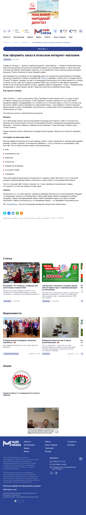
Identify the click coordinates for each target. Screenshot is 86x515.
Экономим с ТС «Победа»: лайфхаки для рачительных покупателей (20, 287)
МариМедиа (12, 204)
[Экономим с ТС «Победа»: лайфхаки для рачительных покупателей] (21, 272)
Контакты (54, 458)
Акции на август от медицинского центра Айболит (21, 394)
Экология (46, 354)
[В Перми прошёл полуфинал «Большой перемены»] (21, 327)
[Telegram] (13, 213)
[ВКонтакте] (8, 213)
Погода (48, 451)
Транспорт (49, 448)
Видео (38, 37)
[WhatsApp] (17, 213)
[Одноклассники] (21, 213)
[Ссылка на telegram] (8, 31)
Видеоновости (12, 313)
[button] (5, 272)
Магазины (7, 59)
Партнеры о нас (10, 489)
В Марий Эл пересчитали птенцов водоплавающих (56, 341)
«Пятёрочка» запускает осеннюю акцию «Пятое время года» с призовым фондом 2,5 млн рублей (59, 288)
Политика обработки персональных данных (22, 486)
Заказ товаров (51, 445)
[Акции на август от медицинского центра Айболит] (21, 380)
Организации (29, 445)
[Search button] (55, 31)
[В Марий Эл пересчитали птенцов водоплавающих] (60, 327)
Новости (6, 37)
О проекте (72, 442)
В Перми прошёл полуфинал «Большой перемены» (19, 341)
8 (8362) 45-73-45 (58, 461)
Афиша (26, 448)
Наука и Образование (11, 354)
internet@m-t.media (59, 464)
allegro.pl (45, 78)
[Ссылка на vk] (4, 31)
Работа (47, 37)
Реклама (71, 445)
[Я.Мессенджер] (4, 213)
